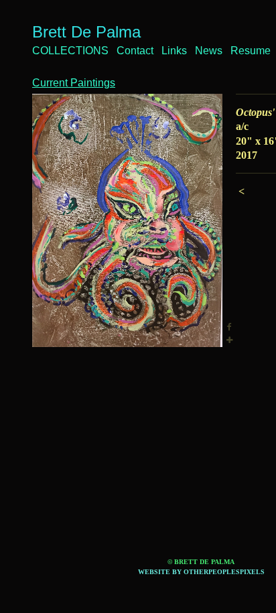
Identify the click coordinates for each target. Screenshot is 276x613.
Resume (250, 50)
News (208, 50)
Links (174, 50)
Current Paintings (73, 82)
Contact (135, 50)
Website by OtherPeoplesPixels (201, 571)
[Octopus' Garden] (127, 220)
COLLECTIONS (70, 50)
